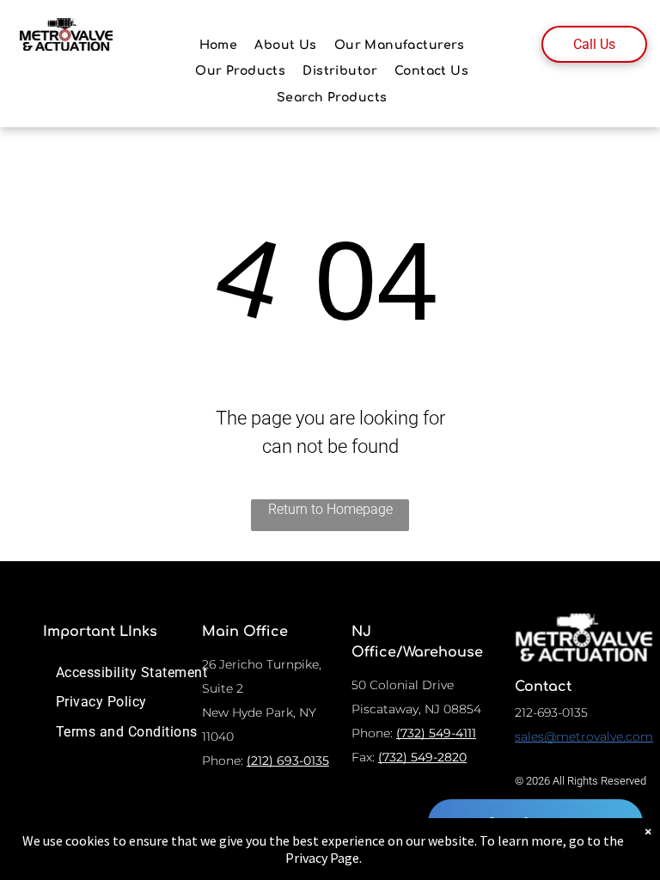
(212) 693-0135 (288, 760)
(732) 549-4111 (436, 733)
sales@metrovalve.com (584, 736)
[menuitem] (219, 45)
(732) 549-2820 (422, 757)
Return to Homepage (330, 509)
